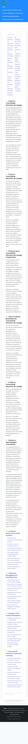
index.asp (7, 694)
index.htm (12, 694)
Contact (19, 716)
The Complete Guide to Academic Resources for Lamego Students (13, 554)
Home (3, 7)
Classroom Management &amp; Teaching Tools (17, 68)
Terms (15, 716)
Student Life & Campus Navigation (10, 16)
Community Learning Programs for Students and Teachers (14, 668)
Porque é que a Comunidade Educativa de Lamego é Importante (10, 66)
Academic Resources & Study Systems (12, 10)
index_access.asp (12, 692)
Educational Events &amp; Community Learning (17, 87)
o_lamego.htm (19, 692)
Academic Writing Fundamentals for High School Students (14, 539)
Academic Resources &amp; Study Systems (17, 58)
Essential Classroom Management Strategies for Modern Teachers (14, 606)
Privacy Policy (10, 716)
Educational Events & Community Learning (12, 19)
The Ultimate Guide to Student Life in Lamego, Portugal (13, 644)
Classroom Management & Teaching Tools (12, 13)
